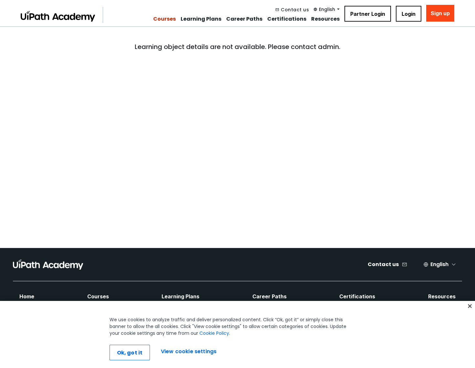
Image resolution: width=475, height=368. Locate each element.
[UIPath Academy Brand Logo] (48, 264)
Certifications (286, 19)
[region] (237, 334)
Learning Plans (201, 19)
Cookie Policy (214, 333)
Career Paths (244, 19)
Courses (164, 19)
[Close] (470, 306)
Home (26, 296)
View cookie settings (188, 351)
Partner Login (367, 14)
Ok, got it (130, 352)
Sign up (440, 13)
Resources (325, 19)
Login (409, 14)
